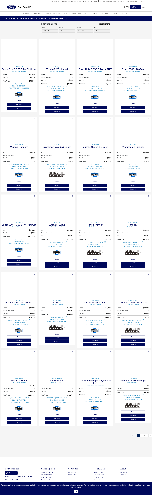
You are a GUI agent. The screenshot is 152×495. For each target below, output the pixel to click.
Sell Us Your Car (99, 474)
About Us (123, 474)
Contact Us (19, 108)
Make (61, 27)
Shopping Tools (48, 469)
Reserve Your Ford (46, 474)
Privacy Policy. (76, 487)
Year (43, 27)
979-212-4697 (82, 1)
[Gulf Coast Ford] (20, 7)
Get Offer (19, 104)
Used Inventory (72, 474)
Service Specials (99, 480)
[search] (128, 7)
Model (79, 27)
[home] (125, 7)
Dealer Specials (46, 477)
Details (19, 100)
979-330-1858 (69, 1)
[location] (98, 1)
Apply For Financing (47, 472)
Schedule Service (99, 477)
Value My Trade (98, 472)
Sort (95, 27)
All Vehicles (73, 469)
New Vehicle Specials (47, 480)
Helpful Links (100, 469)
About (123, 469)
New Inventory (72, 472)
